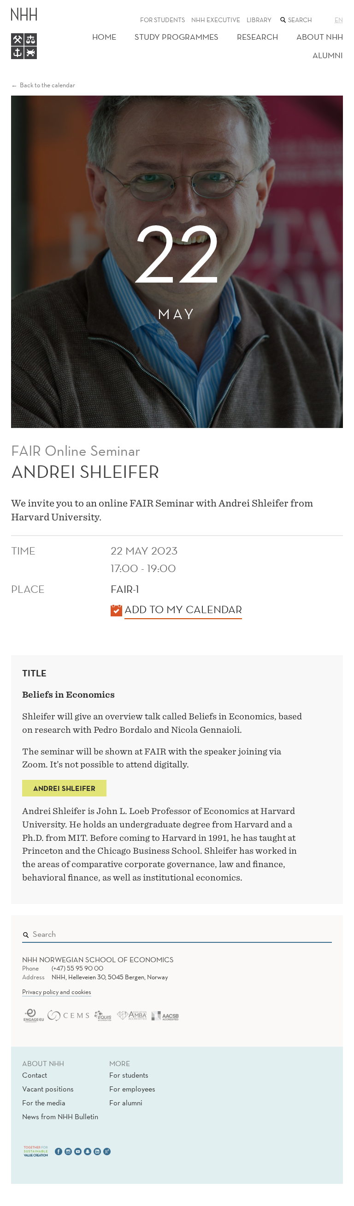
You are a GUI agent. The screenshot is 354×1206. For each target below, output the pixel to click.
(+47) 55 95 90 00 (77, 968)
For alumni (125, 1102)
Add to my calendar (183, 609)
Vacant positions (48, 1088)
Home (104, 36)
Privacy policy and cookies (56, 992)
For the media (43, 1102)
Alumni (328, 55)
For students (162, 20)
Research (257, 36)
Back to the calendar (47, 85)
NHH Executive (215, 20)
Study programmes (176, 36)
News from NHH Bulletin (60, 1116)
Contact (34, 1074)
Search (311, 932)
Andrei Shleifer (64, 788)
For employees (132, 1088)
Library (259, 20)
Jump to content (28, 6)
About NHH (319, 36)
